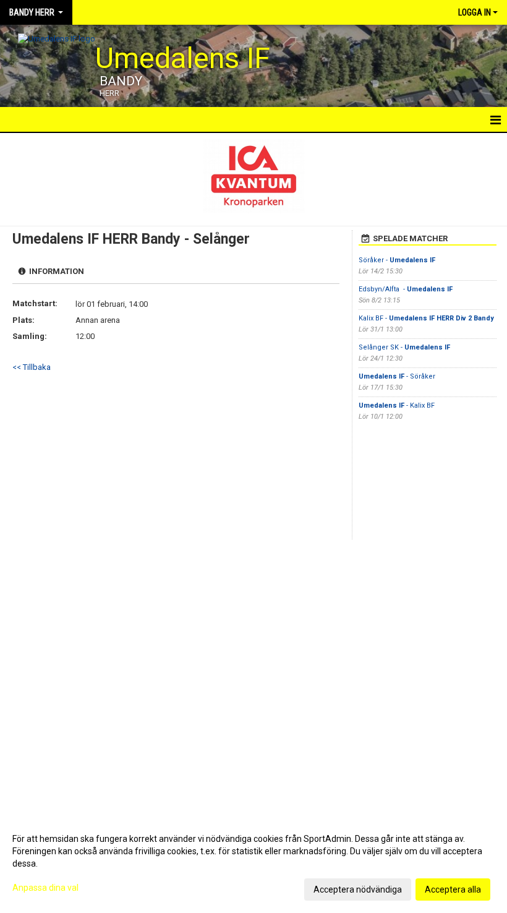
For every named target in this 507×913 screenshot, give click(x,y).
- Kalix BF (398, 405)
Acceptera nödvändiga (357, 889)
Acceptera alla (453, 889)
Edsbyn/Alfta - (406, 289)
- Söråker (398, 376)
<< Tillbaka (31, 367)
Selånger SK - (404, 347)
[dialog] (253, 863)
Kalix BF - (426, 318)
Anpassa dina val (45, 888)
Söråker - (397, 260)
